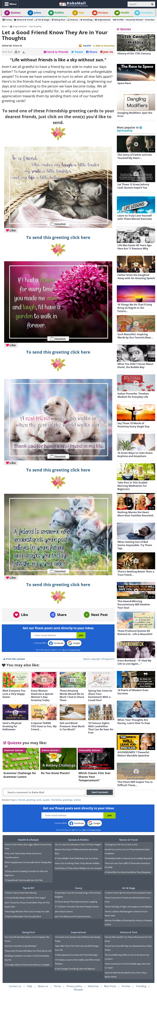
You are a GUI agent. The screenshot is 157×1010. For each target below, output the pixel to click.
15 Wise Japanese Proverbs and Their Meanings (76, 954)
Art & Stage (43, 19)
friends (21, 799)
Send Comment (100, 792)
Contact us (15, 986)
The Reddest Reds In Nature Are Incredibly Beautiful (128, 858)
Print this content (15, 658)
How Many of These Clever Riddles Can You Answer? (78, 868)
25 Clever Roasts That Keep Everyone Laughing (76, 901)
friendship (56, 799)
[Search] (152, 4)
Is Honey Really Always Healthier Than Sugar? (25, 897)
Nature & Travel (25, 19)
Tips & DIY (28, 888)
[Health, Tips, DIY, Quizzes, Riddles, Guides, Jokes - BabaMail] (73, 3)
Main (4, 26)
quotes (46, 799)
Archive (126, 986)
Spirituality (35, 26)
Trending (141, 986)
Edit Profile (118, 19)
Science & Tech (128, 932)
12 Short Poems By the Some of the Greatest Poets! (128, 892)
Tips (81, 12)
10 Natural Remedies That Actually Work (23, 916)
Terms (57, 986)
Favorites (149, 19)
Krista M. (17, 45)
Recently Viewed (134, 19)
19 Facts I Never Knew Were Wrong (20, 892)
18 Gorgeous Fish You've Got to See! (121, 844)
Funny (8, 19)
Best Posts (110, 986)
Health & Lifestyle (28, 839)
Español (87, 45)
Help (29, 986)
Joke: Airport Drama (64, 911)
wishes (77, 799)
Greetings (88, 19)
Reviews (78, 989)
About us (43, 986)
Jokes (37, 12)
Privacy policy (74, 986)
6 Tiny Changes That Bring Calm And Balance (75, 968)
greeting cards (34, 799)
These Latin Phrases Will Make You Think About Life (28, 950)
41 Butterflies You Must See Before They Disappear (128, 872)
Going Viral (59, 19)
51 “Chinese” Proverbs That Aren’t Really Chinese (77, 906)
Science (74, 19)
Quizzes (15, 12)
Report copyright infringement (99, 658)
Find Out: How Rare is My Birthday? (21, 946)
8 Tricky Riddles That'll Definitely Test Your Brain (76, 858)
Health (125, 12)
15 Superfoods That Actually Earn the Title (23, 880)
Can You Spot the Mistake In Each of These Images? (78, 844)
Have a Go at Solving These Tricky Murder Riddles (77, 863)
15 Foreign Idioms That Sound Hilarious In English (27, 964)
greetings (68, 799)
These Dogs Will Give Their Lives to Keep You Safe (27, 911)
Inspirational (104, 19)
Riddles (59, 12)
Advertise (93, 986)
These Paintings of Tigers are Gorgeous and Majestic (128, 906)
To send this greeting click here (58, 237)
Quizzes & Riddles (78, 839)
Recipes (103, 12)
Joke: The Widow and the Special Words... (73, 916)
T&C (63, 650)
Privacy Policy (74, 650)
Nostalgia (147, 12)
